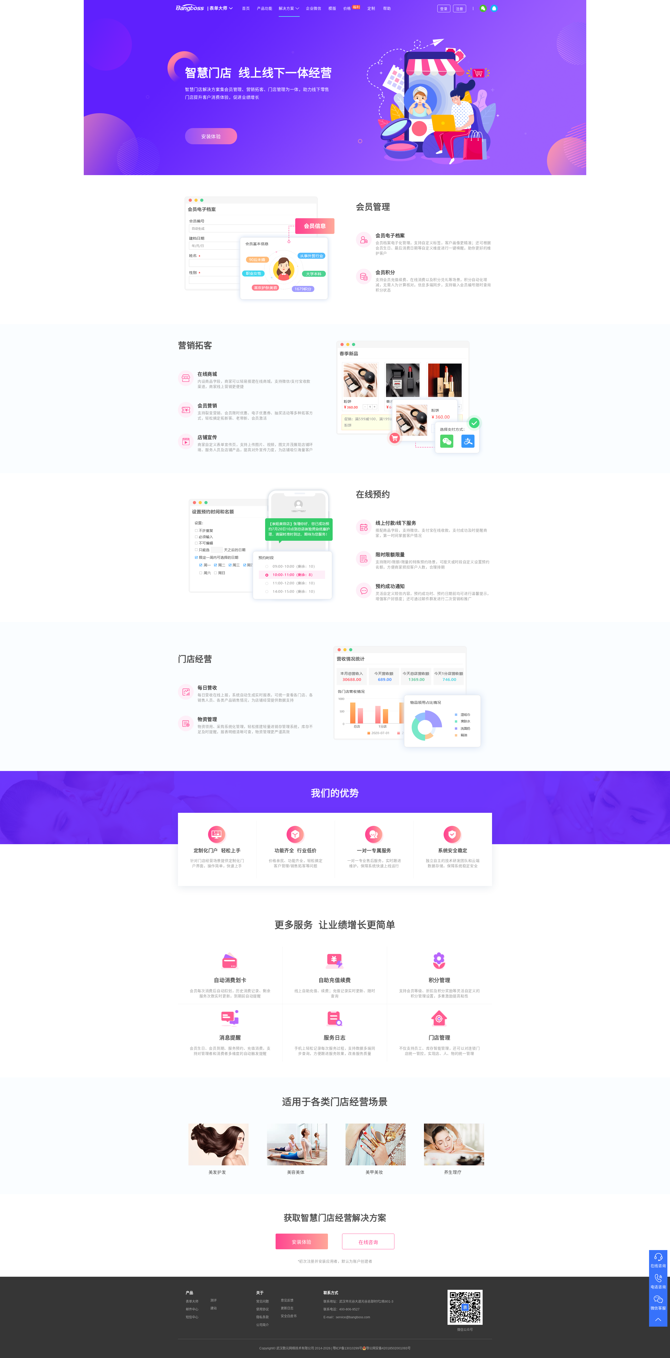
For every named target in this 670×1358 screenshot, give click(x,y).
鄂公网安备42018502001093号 (388, 1348)
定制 (371, 8)
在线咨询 (368, 1242)
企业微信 (313, 8)
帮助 (387, 8)
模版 (332, 8)
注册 (459, 9)
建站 (213, 1308)
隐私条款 (262, 1317)
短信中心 (192, 1317)
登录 (443, 9)
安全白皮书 (289, 1316)
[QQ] (494, 8)
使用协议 (262, 1309)
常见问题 (262, 1301)
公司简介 (262, 1325)
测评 (213, 1300)
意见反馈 (287, 1300)
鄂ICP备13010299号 (347, 1348)
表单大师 (217, 8)
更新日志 (287, 1308)
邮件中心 (192, 1309)
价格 (347, 8)
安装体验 (211, 136)
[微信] (483, 8)
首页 (246, 8)
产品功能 (264, 8)
